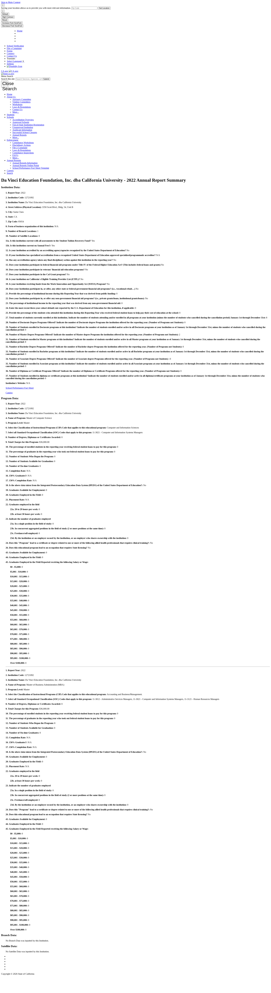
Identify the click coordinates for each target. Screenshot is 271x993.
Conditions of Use (15, 959)
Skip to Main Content (10, 2)
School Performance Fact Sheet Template (30, 168)
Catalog (9, 393)
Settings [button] (10, 64)
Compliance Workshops (23, 142)
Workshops (17, 104)
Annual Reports (19, 135)
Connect (10, 53)
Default (5, 14)
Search (10, 173)
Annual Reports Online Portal (25, 165)
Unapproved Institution (22, 127)
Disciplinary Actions (21, 145)
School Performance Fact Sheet (20, 388)
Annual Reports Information (25, 163)
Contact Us (12, 56)
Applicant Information (22, 130)
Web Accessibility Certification (20, 969)
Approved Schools (20, 122)
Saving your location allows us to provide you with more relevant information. (36, 8)
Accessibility (12, 964)
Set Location (104, 8)
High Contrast (7, 17)
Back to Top (12, 956)
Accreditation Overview (23, 120)
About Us (11, 97)
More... (15, 112)
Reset (4, 20)
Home (9, 94)
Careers (10, 170)
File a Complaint (14, 48)
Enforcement (12, 140)
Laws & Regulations (21, 107)
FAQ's (15, 155)
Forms (9, 51)
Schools (10, 117)
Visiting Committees (21, 102)
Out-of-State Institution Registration (28, 125)
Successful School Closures (24, 132)
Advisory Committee (21, 99)
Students (10, 114)
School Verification (15, 46)
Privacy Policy (13, 961)
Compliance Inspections (23, 153)
